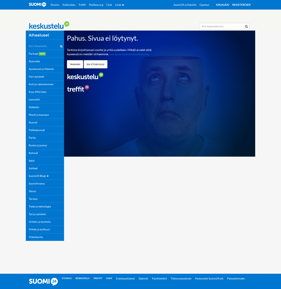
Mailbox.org (96, 4)
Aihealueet (39, 35)
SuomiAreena (37, 183)
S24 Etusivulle (96, 64)
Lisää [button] (118, 4)
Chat (109, 4)
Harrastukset (36, 76)
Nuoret (33, 122)
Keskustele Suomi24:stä (209, 278)
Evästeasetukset (125, 278)
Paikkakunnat (37, 130)
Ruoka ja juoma (38, 145)
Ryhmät (33, 153)
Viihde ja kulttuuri (39, 229)
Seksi (32, 160)
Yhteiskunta (36, 237)
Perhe (32, 137)
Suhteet (33, 168)
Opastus (204, 4)
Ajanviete (34, 61)
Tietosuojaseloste (181, 278)
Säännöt (143, 278)
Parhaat (37, 53)
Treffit (82, 4)
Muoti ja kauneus (39, 114)
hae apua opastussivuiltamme (128, 54)
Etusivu (55, 4)
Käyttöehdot (159, 278)
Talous (32, 191)
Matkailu (34, 107)
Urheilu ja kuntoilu (40, 221)
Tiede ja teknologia (40, 206)
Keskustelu (69, 4)
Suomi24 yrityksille (185, 4)
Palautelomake (236, 278)
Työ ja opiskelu (37, 214)
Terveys (33, 198)
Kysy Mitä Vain (37, 91)
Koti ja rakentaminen (41, 84)
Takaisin (75, 64)
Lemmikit (34, 99)
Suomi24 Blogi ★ (39, 175)
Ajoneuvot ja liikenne (41, 68)
